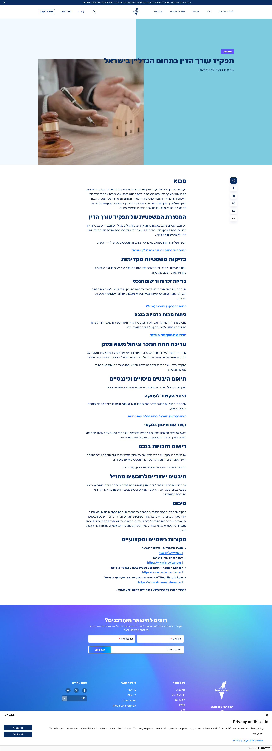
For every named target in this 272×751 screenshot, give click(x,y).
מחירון (195, 11)
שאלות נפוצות (177, 11)
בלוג (209, 11)
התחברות (66, 11)
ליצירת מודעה (226, 11)
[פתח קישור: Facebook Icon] (84, 690)
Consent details (255, 740)
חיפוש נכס (179, 699)
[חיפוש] (94, 12)
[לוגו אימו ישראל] (136, 11)
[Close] (4, 2)
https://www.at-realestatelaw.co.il (160, 582)
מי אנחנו (131, 695)
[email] (233, 211)
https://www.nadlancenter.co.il (162, 572)
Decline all (18, 734)
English (10, 715)
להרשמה (100, 649)
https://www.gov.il (171, 552)
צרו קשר (131, 689)
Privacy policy (240, 740)
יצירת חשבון (46, 11)
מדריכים (228, 51)
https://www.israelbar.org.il (165, 562)
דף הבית (180, 689)
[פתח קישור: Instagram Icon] (76, 690)
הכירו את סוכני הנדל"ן (124, 705)
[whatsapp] (233, 203)
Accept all (18, 727)
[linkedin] (233, 196)
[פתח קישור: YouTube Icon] (68, 690)
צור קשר (157, 11)
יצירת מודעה (178, 694)
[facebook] (233, 188)
